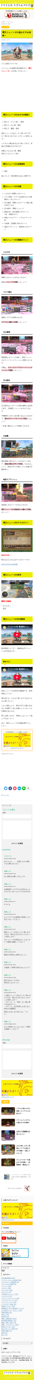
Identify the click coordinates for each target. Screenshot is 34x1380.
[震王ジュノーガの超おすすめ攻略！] (19, 788)
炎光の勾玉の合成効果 (9, 564)
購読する (7, 1223)
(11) (9, 24)
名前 (4, 813)
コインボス (6, 795)
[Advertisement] (17, 92)
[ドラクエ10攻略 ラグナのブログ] (17, 6)
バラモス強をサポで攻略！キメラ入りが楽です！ (23, 1111)
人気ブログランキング (17, 748)
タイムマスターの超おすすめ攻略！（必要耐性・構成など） (23, 1162)
